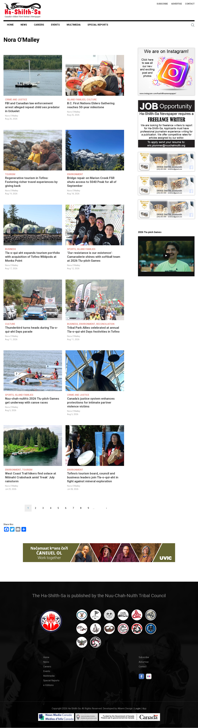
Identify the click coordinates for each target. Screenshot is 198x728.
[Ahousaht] (81, 616)
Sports (71, 249)
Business (10, 249)
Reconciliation (105, 324)
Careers (39, 24)
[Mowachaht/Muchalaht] (95, 630)
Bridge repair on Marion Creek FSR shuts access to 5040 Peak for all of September (91, 182)
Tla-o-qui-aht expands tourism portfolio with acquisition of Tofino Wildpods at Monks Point (32, 256)
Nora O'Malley (11, 116)
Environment (75, 174)
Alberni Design (125, 708)
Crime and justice (16, 99)
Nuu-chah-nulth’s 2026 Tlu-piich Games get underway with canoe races (32, 400)
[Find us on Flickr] (148, 677)
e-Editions (48, 685)
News (24, 24)
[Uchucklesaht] (81, 643)
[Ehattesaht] (109, 616)
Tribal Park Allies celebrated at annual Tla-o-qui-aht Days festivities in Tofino (93, 329)
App (144, 708)
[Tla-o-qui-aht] (123, 630)
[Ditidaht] (95, 616)
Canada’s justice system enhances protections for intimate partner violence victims (91, 402)
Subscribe (162, 4)
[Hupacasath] (136, 616)
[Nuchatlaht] (109, 630)
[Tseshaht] (150, 630)
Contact (190, 4)
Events (55, 24)
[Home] (22, 10)
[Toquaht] (136, 630)
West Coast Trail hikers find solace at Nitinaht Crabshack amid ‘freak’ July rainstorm (30, 477)
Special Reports (98, 24)
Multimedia (74, 24)
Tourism (10, 174)
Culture (92, 99)
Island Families (76, 99)
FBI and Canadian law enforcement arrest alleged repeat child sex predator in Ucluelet (32, 107)
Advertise (176, 4)
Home (10, 24)
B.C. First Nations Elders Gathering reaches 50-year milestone (91, 105)
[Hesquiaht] (123, 616)
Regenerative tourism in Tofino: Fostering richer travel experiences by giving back (31, 182)
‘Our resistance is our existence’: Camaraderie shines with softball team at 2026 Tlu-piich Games (93, 256)
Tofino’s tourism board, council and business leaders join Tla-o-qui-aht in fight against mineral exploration (92, 477)
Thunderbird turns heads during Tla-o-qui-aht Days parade (31, 329)
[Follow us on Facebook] (141, 677)
